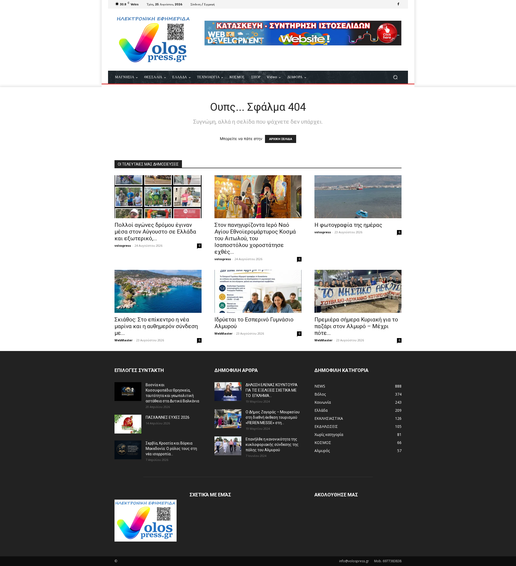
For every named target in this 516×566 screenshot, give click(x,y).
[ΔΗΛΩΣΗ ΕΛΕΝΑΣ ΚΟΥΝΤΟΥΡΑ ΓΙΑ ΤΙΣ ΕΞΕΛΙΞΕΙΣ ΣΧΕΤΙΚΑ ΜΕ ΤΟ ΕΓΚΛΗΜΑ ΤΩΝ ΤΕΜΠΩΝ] (227, 391)
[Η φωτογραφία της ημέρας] (358, 196)
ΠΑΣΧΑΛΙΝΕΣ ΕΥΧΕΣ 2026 (167, 417)
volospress (122, 245)
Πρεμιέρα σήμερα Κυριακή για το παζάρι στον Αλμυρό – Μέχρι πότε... (356, 326)
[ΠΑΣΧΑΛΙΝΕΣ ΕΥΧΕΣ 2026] (127, 424)
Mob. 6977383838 (388, 561)
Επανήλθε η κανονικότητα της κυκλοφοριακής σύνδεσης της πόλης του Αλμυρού (272, 444)
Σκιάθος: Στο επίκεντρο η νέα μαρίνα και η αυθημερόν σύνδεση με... (156, 326)
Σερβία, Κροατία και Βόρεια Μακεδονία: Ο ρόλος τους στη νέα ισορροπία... (171, 448)
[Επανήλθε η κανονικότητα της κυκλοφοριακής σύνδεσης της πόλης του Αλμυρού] (227, 445)
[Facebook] (398, 4)
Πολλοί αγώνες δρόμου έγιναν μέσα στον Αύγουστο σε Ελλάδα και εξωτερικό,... (155, 232)
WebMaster (123, 340)
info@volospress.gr (354, 561)
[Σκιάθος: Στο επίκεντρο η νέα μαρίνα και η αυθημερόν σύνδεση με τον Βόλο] (158, 291)
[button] (395, 77)
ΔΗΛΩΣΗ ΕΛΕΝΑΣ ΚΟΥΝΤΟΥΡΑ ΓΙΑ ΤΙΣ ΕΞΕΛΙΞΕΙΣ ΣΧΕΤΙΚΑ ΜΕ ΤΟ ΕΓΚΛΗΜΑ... (272, 390)
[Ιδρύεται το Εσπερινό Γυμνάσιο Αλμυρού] (258, 291)
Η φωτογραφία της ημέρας (348, 225)
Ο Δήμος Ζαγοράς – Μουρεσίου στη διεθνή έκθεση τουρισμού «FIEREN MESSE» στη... (273, 417)
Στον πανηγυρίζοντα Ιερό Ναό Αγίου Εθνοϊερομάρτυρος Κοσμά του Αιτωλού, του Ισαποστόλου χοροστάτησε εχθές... (255, 238)
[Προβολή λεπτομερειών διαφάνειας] (303, 33)
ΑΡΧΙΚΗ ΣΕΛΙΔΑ (280, 139)
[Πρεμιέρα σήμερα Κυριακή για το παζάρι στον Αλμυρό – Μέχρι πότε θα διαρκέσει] (358, 291)
